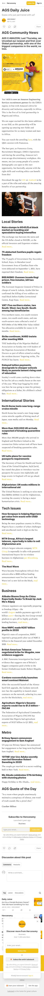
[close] (37, 921)
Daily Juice (7, 899)
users (10, 615)
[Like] (4, 26)
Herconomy (11, 19)
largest (12, 612)
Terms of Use (33, 835)
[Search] (40, 893)
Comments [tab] (7, 865)
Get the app (33, 985)
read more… (23, 622)
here (30, 139)
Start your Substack (16, 985)
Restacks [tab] (16, 865)
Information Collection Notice (24, 837)
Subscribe (31, 3)
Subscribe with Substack (23, 959)
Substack (10, 991)
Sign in (39, 3)
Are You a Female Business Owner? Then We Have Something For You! (15, 903)
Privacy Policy (25, 969)
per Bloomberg (30, 557)
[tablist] (11, 864)
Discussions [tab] (19, 893)
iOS (23, 180)
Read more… (7, 246)
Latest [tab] (10, 893)
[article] (22, 904)
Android (32, 180)
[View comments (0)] (9, 26)
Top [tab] (4, 893)
